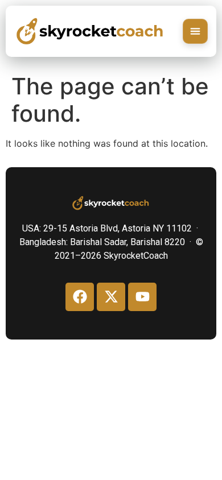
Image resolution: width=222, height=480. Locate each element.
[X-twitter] (111, 297)
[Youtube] (142, 297)
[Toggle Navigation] (195, 31)
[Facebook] (79, 297)
